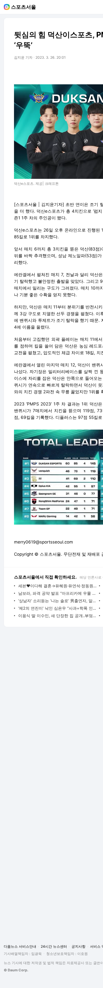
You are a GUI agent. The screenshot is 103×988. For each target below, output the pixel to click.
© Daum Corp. (16, 970)
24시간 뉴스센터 (54, 946)
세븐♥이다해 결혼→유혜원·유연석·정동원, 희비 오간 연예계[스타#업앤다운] (57, 585)
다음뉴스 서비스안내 (20, 946)
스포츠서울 (23, 6)
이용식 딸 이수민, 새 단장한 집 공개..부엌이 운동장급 (57, 615)
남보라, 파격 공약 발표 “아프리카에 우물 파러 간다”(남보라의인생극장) (57, 593)
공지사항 (79, 946)
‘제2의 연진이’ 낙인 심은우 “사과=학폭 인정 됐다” (57, 608)
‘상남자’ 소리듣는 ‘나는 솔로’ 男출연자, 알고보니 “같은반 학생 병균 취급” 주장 (57, 600)
